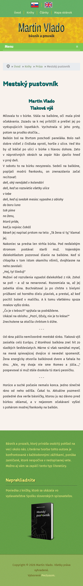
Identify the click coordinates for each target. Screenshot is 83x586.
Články (44, 12)
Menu (41, 46)
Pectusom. (48, 575)
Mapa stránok (63, 12)
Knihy (30, 12)
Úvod (17, 12)
